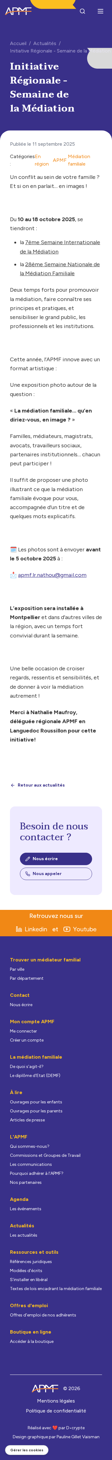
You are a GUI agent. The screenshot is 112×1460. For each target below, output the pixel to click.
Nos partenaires (26, 1182)
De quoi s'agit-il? (27, 1066)
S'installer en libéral (29, 1279)
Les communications (31, 1164)
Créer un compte (27, 1040)
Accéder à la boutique (32, 1341)
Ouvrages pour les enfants (36, 1102)
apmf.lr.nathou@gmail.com (52, 575)
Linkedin (36, 929)
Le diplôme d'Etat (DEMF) (35, 1075)
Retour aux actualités (41, 785)
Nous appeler (47, 873)
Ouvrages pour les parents (36, 1111)
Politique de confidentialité (56, 1411)
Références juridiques (31, 1261)
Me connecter (23, 1031)
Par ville (17, 969)
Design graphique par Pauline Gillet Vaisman (56, 1436)
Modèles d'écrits (26, 1270)
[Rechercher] (83, 11)
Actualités (44, 43)
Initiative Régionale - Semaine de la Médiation (60, 51)
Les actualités (23, 1235)
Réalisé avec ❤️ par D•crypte (56, 1427)
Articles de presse (27, 1120)
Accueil (18, 43)
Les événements (25, 1208)
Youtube (84, 929)
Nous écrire (45, 858)
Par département (27, 978)
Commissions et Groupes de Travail (45, 1155)
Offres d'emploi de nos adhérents (43, 1315)
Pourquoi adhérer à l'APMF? (36, 1173)
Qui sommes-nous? (29, 1146)
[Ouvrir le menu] (100, 11)
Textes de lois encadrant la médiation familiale (56, 1288)
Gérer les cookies (26, 1450)
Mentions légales (56, 1401)
